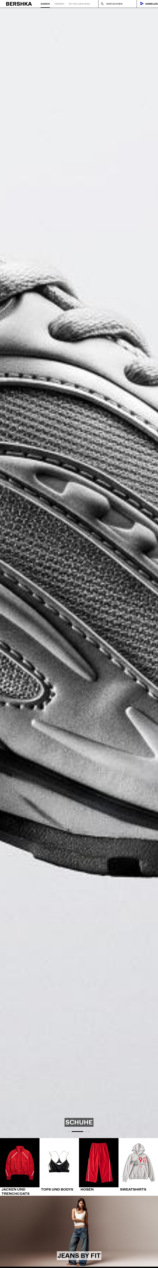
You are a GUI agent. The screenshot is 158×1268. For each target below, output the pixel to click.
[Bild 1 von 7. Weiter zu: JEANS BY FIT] (79, 1231)
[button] (80, 1131)
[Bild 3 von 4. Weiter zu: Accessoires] (79, 573)
